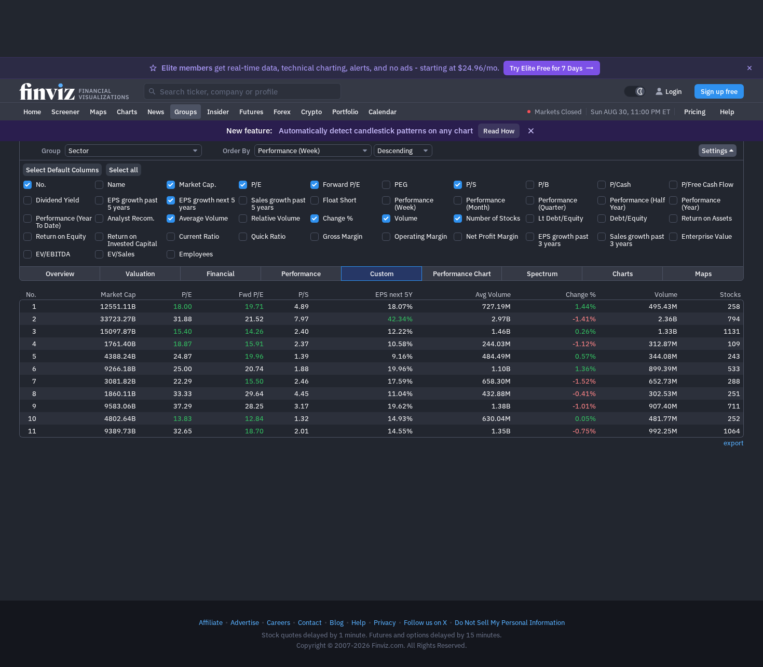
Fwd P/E (251, 294)
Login (673, 91)
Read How (498, 131)
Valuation (140, 273)
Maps (98, 111)
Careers (278, 622)
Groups (185, 111)
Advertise (244, 622)
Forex (282, 111)
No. (31, 294)
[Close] (749, 68)
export (734, 443)
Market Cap (118, 294)
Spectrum (542, 273)
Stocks (730, 294)
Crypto (311, 111)
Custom (381, 273)
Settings (714, 150)
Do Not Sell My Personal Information (510, 622)
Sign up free (719, 91)
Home (32, 111)
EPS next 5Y (394, 294)
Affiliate (211, 622)
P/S (303, 294)
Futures (251, 111)
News (155, 111)
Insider (218, 111)
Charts (127, 111)
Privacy (385, 622)
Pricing (694, 111)
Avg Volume (493, 294)
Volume (666, 294)
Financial (221, 273)
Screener (65, 111)
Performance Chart (462, 273)
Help (727, 111)
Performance (301, 273)
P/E (187, 294)
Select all (123, 170)
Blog (337, 622)
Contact (310, 622)
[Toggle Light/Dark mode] (635, 91)
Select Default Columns (62, 170)
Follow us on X (425, 622)
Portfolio (345, 111)
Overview (60, 273)
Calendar (383, 111)
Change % (581, 294)
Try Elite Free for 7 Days (546, 68)
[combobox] (242, 91)
